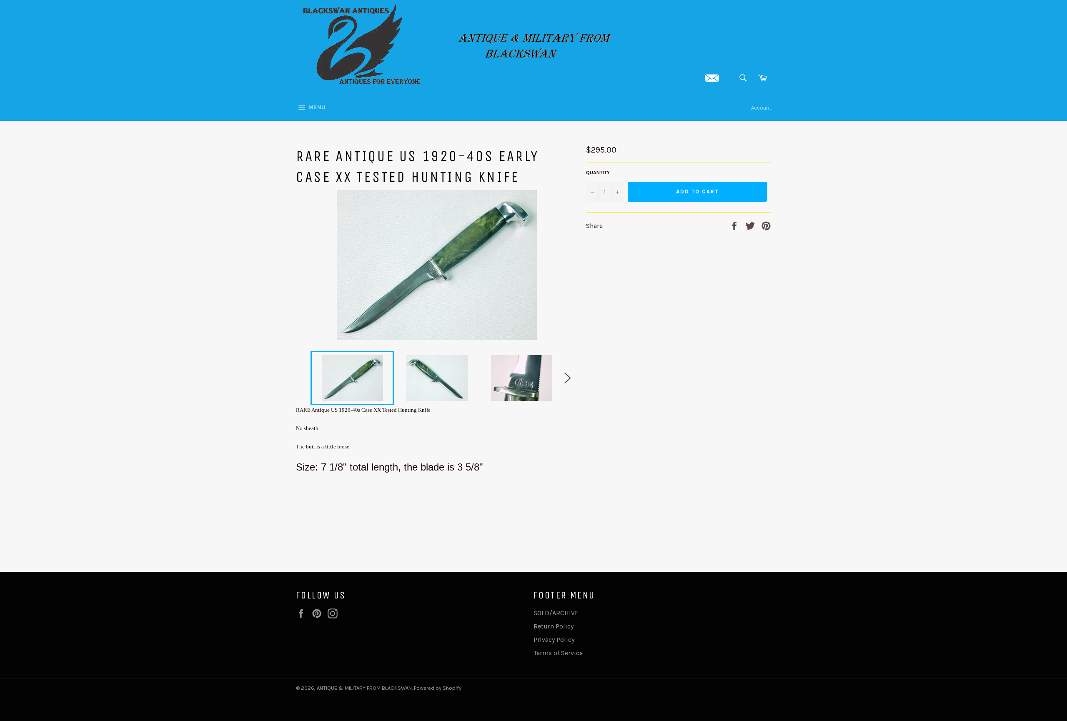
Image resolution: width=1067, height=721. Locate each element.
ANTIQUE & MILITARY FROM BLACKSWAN (364, 688)
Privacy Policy (554, 639)
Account (761, 108)
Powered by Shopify (437, 688)
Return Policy (554, 626)
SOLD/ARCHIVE (556, 613)
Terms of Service (558, 653)
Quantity (598, 172)
